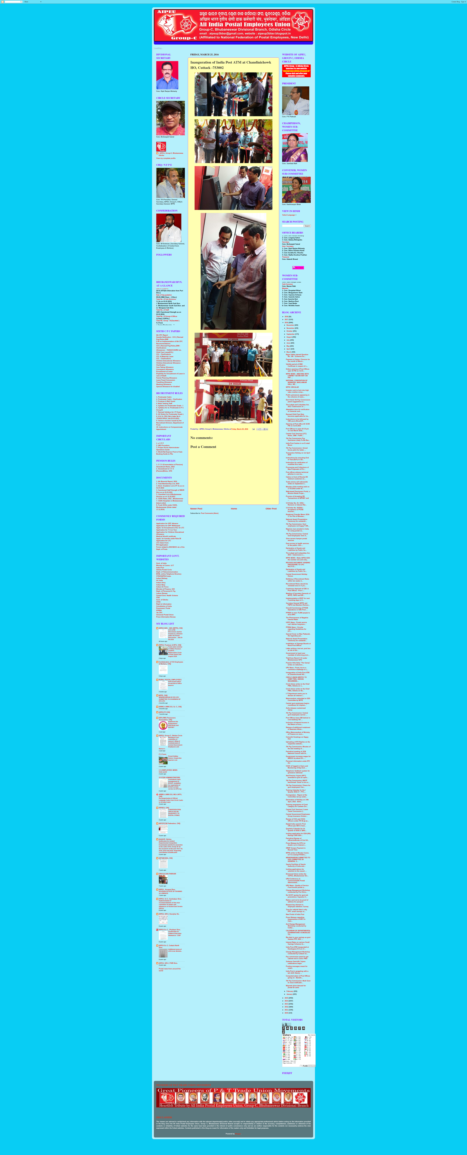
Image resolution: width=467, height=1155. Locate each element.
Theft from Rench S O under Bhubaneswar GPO (296, 659)
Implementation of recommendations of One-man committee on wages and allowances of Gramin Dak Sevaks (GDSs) (171, 904)
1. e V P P (160, 443)
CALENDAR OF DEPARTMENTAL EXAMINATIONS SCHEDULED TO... (298, 932)
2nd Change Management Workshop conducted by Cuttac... (296, 926)
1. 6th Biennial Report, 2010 (166, 481)
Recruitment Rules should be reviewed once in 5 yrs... (297, 585)
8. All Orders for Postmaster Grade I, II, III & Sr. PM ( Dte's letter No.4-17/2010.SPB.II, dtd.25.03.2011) (170, 416)
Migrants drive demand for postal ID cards (296, 986)
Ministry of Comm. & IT (165, 565)
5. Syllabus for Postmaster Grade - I (169, 406)
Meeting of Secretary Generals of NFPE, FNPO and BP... (298, 594)
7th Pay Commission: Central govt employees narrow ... (297, 714)
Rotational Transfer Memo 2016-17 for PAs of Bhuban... (298, 515)
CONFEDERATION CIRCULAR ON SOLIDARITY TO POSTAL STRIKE (174, 812)
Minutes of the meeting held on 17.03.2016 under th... (297, 487)
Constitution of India (164, 606)
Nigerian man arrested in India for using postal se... (297, 530)
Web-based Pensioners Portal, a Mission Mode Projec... (298, 492)
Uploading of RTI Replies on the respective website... (298, 743)
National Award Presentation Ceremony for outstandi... (296, 520)
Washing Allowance (163, 384)
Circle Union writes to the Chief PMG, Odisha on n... (297, 685)
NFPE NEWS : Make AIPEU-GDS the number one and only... (298, 559)
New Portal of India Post (295, 914)
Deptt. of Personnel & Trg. (166, 591)
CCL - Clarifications (163, 354)
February (290, 991)
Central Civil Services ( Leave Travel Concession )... (297, 810)
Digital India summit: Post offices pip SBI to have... (296, 825)
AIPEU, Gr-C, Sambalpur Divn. (170, 899)
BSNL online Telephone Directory (168, 574)
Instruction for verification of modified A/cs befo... (296, 463)
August (289, 337)
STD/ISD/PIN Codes (163, 576)
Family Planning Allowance (166, 378)
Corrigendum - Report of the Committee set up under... (296, 796)
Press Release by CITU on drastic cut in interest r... (296, 844)
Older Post (271, 508)
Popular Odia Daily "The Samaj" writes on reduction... (298, 664)
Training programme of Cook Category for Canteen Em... (297, 805)
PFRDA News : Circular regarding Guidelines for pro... (296, 629)
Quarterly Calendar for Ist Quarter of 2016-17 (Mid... (296, 829)
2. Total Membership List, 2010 (167, 484)
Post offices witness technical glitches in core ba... (297, 473)
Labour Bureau (161, 593)
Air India (159, 580)
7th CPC (159, 613)
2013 (287, 1004)
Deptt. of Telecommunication (167, 572)
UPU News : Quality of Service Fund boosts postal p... (297, 886)
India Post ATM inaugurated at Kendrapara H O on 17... (297, 948)
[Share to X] (262, 429)
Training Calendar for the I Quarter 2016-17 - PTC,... (296, 791)
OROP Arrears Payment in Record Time (295, 849)
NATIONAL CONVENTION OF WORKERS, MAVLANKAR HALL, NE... (296, 382)
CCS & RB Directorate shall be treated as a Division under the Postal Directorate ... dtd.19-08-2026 (175, 634)
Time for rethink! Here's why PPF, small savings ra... (296, 910)
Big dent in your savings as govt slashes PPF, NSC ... (298, 938)
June (289, 343)
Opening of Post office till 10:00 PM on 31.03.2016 (298, 425)
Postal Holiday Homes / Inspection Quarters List (174, 758)
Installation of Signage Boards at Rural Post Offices (298, 644)
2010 (287, 1013)
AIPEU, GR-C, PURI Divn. (168, 963)
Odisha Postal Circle (164, 570)
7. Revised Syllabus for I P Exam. (168, 412)
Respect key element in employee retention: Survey (297, 905)
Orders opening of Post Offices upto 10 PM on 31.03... (297, 370)
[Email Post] (253, 429)
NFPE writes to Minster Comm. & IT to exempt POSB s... (297, 854)
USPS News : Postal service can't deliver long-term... (296, 623)
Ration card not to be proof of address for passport (297, 901)
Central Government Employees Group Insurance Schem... (298, 815)
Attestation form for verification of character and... (297, 410)
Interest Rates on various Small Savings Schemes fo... (298, 943)
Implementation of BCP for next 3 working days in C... (298, 599)
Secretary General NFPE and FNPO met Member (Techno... (298, 604)
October (290, 331)
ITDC (158, 597)
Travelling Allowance (164, 382)
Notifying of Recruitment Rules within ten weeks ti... (297, 580)
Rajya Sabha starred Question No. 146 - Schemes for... (297, 355)
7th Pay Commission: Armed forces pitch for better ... (297, 449)
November (291, 328)
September (291, 334)
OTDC (158, 602)
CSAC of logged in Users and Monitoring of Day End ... (297, 767)
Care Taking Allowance (164, 367)
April (289, 349)
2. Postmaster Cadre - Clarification (169, 399)
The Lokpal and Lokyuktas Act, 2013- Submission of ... (297, 405)
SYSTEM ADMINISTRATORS (169, 777)
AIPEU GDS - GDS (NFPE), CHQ (171, 628)
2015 (287, 998)
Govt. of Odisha (162, 600)
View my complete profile (165, 158)
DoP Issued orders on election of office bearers (175, 683)
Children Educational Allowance (168, 361)
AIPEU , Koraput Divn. (167, 889)
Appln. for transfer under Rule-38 (168, 538)
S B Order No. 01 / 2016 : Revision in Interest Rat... (296, 504)
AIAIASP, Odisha (165, 839)
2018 (287, 317)
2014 (287, 1001)
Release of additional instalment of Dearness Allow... (298, 728)
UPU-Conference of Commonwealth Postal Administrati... (295, 880)
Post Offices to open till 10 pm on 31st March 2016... (297, 430)
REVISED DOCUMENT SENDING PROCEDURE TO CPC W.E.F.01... (298, 564)
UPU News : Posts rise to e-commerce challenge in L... (297, 668)
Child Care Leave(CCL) (164, 352)
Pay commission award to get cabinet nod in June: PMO (297, 957)
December (291, 325)
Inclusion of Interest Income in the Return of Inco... (297, 723)
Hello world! (163, 772)
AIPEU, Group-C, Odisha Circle (170, 735)
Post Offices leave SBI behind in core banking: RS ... (298, 719)
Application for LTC (163, 541)
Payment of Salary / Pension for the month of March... (298, 360)
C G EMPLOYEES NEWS (168, 770)
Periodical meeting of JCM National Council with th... (296, 752)
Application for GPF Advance (167, 523)
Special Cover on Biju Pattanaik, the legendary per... (298, 635)
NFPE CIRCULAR (292, 387)
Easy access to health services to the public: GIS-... (297, 544)
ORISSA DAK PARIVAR (167, 874)
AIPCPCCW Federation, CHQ (169, 823)
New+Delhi (299, 268)
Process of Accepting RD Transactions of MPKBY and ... (297, 498)
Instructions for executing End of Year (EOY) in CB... (297, 458)
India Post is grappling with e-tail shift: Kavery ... (297, 972)
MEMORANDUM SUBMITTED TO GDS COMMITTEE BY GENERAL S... (298, 859)
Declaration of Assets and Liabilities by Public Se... (296, 549)
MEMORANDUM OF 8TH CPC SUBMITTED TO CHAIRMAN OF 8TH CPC (169, 699)
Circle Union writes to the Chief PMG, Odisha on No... (297, 690)
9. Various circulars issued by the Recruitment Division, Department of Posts (170, 423)
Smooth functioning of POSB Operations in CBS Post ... (297, 609)
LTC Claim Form (162, 543)
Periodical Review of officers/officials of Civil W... (297, 839)
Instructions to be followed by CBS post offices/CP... (297, 420)
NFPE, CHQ (163, 695)
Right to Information (163, 604)
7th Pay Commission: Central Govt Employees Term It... (297, 535)
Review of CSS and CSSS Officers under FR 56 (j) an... (297, 820)
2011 (287, 1010)
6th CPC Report (162, 335)
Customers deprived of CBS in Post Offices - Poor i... (297, 589)
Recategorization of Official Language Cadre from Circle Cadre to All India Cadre (171, 800)
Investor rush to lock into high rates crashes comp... (297, 391)
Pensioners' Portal (163, 608)
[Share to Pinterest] (267, 429)
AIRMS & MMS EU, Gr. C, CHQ (170, 707)
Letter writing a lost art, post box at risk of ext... (298, 649)
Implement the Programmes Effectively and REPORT (173, 724)
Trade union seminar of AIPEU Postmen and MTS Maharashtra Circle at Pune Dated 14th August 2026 (175, 651)
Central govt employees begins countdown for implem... (297, 704)
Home (234, 508)
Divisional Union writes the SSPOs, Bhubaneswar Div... (297, 875)
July (288, 340)
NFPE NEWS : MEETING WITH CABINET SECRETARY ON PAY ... (297, 375)
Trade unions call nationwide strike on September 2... (297, 483)
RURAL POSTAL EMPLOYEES (170, 680)
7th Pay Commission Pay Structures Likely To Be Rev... (298, 439)
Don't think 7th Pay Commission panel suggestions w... (298, 401)
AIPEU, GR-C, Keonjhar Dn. (169, 914)
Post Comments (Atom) (209, 513)
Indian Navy (160, 585)
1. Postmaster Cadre (163, 397)
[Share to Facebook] (264, 429)
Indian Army (161, 583)
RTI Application (162, 545)
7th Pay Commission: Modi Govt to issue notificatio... (298, 982)
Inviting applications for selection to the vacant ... (296, 870)
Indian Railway (161, 578)
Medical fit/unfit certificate (166, 536)
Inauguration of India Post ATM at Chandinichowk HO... (297, 673)
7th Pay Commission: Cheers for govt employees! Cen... (298, 786)
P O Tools (162, 754)
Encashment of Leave (164, 371)
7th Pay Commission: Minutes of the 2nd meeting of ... (298, 747)
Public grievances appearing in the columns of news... (297, 396)
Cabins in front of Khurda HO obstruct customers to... (297, 478)
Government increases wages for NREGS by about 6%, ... (298, 757)
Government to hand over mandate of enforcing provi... (298, 654)
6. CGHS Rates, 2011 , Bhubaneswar (169, 499)
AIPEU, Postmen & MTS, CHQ (170, 645)
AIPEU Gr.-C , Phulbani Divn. (170, 930)
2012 (287, 1007)
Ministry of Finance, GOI (165, 589)
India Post (160, 568)
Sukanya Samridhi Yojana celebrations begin (295, 962)
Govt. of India (161, 563)
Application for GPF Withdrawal (168, 526)
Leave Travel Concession (165, 380)
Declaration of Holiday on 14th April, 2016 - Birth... (297, 800)
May (288, 346)
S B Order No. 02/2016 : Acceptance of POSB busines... (294, 509)
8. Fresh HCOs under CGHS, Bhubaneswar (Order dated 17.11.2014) (166, 507)
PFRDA (159, 610)
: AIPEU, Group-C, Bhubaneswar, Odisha (171, 154)
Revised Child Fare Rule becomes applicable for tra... (297, 415)
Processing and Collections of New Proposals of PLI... (297, 468)
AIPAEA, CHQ (164, 808)
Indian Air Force (162, 587)
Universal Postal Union (165, 615)
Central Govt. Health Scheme (167, 595)
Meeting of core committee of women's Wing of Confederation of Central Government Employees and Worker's (170, 743)
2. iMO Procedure (162, 445)
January (290, 994)
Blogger (238, 1134)
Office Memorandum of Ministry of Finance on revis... (298, 733)
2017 (287, 319)
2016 (287, 322)
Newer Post (196, 508)
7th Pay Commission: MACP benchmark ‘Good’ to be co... (298, 781)
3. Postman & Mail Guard (165, 401)
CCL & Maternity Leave (164, 356)
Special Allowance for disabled (168, 386)
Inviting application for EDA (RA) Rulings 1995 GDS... (298, 834)
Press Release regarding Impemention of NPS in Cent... (295, 919)
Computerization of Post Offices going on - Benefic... (298, 977)
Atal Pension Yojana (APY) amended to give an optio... (297, 776)
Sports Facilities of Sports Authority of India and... (296, 865)
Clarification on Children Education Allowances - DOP (174, 933)
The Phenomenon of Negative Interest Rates (297, 618)
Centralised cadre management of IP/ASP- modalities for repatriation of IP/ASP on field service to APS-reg (174, 784)
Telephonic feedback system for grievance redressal (298, 772)
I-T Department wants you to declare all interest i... (296, 694)
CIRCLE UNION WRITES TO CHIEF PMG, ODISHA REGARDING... (296, 679)
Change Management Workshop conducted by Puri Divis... (298, 891)
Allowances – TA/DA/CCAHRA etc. (169, 350)
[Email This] (257, 429)
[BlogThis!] (260, 429)
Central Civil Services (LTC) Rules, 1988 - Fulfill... (296, 434)
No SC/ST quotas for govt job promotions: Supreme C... (297, 896)
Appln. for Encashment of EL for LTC (170, 528)
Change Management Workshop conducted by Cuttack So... (298, 953)
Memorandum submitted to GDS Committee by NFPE (298, 699)
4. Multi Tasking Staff (164, 403)
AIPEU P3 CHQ (164, 712)
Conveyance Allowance (165, 369)
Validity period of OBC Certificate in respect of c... (297, 365)
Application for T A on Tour (166, 530)
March (289, 352)
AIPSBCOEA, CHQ (166, 858)
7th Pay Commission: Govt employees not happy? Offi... (298, 525)
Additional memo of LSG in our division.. (175, 950)
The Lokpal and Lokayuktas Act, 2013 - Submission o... (298, 554)
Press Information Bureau (166, 617)
